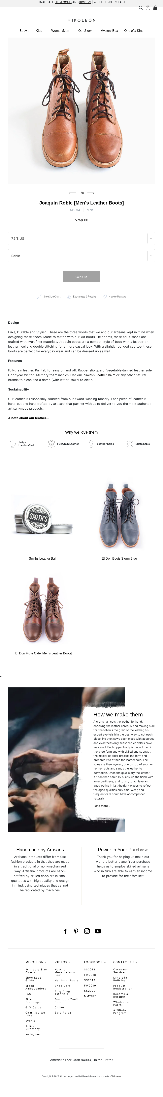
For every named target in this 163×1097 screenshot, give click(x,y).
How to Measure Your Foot (65, 972)
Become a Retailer (120, 995)
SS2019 (90, 980)
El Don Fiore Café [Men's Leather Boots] (43, 653)
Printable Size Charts (36, 971)
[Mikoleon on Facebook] (65, 931)
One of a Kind (134, 30)
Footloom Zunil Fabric (66, 1001)
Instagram (33, 1034)
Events (30, 1020)
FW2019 (90, 985)
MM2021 (90, 996)
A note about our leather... (28, 418)
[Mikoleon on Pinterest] (76, 931)
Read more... (101, 805)
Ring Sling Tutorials (62, 992)
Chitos (60, 1007)
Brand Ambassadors (35, 987)
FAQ (28, 993)
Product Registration (122, 987)
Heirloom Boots (67, 980)
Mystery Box (109, 30)
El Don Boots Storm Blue (119, 558)
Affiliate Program (119, 1012)
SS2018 (90, 969)
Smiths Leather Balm (43, 558)
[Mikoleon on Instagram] (87, 931)
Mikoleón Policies (120, 979)
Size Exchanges (33, 1001)
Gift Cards (33, 1007)
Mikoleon (116, 1076)
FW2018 (90, 974)
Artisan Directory (32, 1027)
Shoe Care (63, 985)
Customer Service (120, 971)
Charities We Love (35, 1014)
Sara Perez (63, 1012)
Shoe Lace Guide (33, 979)
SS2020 (90, 990)
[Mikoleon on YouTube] (97, 931)
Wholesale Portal (121, 1003)
